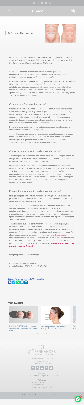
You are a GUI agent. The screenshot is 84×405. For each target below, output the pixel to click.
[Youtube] (46, 3)
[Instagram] (38, 3)
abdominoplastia (59, 235)
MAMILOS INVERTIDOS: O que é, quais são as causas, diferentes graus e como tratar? (23, 328)
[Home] (34, 3)
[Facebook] (42, 3)
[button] (9, 282)
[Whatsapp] (50, 3)
